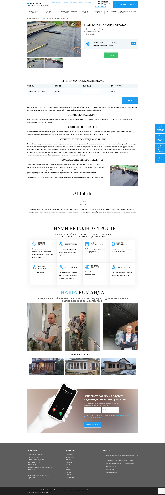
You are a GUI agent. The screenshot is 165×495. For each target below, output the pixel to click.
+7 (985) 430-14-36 (103, 4)
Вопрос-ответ (70, 457)
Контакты (88, 2)
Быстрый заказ (111, 55)
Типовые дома (32, 470)
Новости (68, 472)
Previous (26, 370)
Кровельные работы (48, 12)
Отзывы (68, 460)
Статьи (68, 470)
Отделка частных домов (36, 460)
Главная (29, 18)
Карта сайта (32, 478)
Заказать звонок (100, 6)
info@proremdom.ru (112, 473)
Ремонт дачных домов (34, 12)
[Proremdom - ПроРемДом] (34, 3)
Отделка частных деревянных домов (67, 12)
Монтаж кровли (48, 18)
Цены (81, 2)
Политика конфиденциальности (38, 475)
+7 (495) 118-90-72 (103, 2)
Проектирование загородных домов (40, 467)
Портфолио (73, 2)
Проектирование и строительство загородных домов (121, 12)
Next (138, 370)
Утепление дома (98, 12)
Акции (66, 2)
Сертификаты (70, 477)
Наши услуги (37, 18)
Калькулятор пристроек (127, 4)
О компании (56, 2)
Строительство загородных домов (37, 492)
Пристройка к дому (86, 12)
